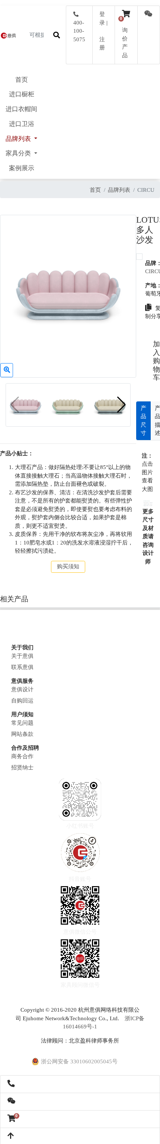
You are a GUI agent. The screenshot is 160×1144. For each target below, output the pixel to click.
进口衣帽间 (21, 109)
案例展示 (21, 168)
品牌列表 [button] (19, 138)
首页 (21, 79)
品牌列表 (119, 190)
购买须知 (68, 566)
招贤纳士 (22, 767)
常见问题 (22, 723)
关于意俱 (22, 656)
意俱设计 (22, 689)
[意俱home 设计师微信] (148, 14)
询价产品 (125, 38)
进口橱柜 (21, 94)
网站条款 (22, 734)
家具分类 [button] (19, 153)
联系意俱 (22, 667)
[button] (121, 405)
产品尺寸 (143, 420)
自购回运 (22, 701)
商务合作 (22, 756)
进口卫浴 (21, 123)
